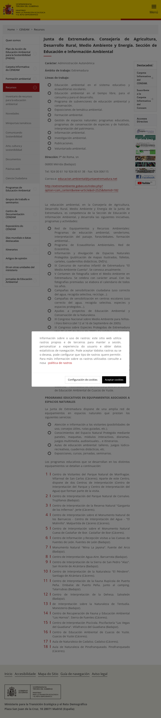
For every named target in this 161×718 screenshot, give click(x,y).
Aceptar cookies (114, 379)
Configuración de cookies (82, 379)
